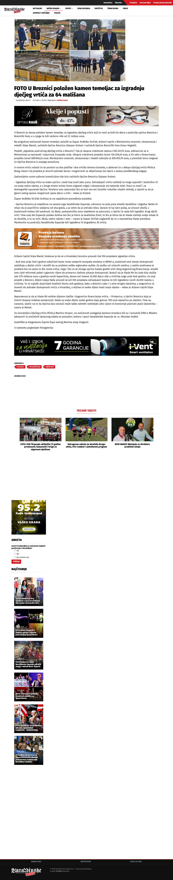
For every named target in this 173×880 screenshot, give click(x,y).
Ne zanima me (22, 557)
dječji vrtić (50, 367)
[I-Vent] (86, 346)
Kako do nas (136, 861)
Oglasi (57, 13)
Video (125, 8)
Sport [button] (68, 8)
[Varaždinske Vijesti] (14, 10)
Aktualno (37, 8)
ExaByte (59, 871)
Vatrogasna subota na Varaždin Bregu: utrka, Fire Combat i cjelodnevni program (86, 445)
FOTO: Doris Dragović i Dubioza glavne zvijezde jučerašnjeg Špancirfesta (26, 632)
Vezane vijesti (86, 410)
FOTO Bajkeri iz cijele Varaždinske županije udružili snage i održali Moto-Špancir (28, 664)
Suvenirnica (108, 3)
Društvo (99, 8)
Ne (17, 554)
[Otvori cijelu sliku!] (70, 50)
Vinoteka (118, 3)
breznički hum (35, 367)
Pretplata (133, 3)
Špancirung (112, 8)
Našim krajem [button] (53, 8)
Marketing (36, 861)
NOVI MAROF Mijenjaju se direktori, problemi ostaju (132, 445)
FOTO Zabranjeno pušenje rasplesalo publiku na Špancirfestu (27, 696)
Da (17, 551)
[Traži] (142, 11)
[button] (16, 434)
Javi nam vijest (145, 3)
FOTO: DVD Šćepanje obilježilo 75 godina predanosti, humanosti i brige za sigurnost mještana (40, 447)
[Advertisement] (86, 478)
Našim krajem (62, 100)
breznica (20, 367)
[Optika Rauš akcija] (86, 116)
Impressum (86, 861)
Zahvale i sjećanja (41, 13)
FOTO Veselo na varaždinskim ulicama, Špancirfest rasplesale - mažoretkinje (28, 728)
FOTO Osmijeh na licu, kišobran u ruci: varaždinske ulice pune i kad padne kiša (28, 601)
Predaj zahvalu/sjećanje (162, 3)
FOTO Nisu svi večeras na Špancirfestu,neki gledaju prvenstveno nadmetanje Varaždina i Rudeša (27, 758)
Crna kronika (83, 8)
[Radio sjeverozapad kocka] (28, 517)
